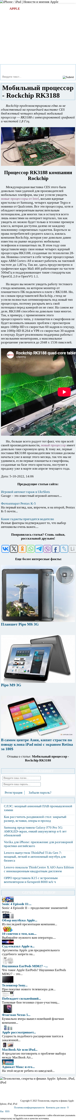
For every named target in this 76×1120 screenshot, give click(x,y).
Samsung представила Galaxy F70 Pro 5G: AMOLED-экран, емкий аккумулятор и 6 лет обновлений (35, 831)
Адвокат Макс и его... (18, 1067)
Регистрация (13, 792)
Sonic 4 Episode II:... (16, 904)
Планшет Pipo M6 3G (20, 624)
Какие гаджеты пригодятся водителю (27, 519)
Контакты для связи (55, 1107)
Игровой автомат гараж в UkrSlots (25, 492)
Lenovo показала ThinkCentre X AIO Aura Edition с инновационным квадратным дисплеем (39, 869)
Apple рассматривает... (19, 1032)
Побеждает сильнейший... (21, 998)
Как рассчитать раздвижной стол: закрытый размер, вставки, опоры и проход (35, 819)
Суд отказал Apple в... (18, 946)
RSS (7, 1111)
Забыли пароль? (40, 792)
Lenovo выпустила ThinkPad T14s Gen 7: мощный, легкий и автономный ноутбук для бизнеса (35, 856)
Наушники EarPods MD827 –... (25, 966)
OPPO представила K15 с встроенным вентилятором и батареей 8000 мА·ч (31, 880)
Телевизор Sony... (14, 985)
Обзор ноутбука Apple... (19, 920)
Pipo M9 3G (11, 685)
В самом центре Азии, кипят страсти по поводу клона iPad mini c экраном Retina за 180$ (37, 744)
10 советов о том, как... (19, 934)
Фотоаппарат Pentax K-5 (18, 503)
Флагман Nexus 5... (16, 1015)
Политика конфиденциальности (29, 1107)
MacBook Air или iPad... (19, 1049)
